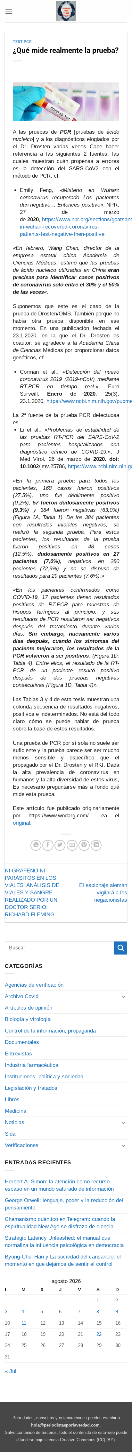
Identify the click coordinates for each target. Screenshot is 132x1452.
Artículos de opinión (28, 1008)
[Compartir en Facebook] (47, 845)
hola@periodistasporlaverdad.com (65, 1425)
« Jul (10, 1371)
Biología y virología (28, 1019)
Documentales (22, 1042)
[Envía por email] (72, 845)
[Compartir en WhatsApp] (35, 845)
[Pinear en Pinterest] (83, 845)
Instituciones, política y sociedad (44, 1077)
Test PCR (22, 41)
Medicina (15, 1111)
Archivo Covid (21, 996)
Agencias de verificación (34, 985)
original (21, 823)
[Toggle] (123, 996)
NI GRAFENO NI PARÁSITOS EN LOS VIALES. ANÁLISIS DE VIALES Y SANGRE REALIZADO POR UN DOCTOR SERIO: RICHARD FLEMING (32, 893)
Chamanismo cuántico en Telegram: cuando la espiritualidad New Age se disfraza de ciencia (60, 1223)
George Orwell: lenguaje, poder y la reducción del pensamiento (64, 1204)
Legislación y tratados (31, 1088)
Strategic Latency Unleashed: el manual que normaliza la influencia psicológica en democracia (64, 1241)
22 (99, 1334)
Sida (10, 1134)
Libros (12, 1099)
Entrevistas (18, 1054)
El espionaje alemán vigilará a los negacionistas (103, 892)
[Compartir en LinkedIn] (96, 845)
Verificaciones (21, 1145)
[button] (9, 11)
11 (23, 1323)
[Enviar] (120, 948)
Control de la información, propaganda (50, 1031)
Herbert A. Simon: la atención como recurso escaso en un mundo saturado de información (59, 1185)
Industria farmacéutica (31, 1065)
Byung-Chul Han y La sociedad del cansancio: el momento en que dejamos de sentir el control (63, 1260)
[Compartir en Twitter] (59, 845)
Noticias (14, 1122)
